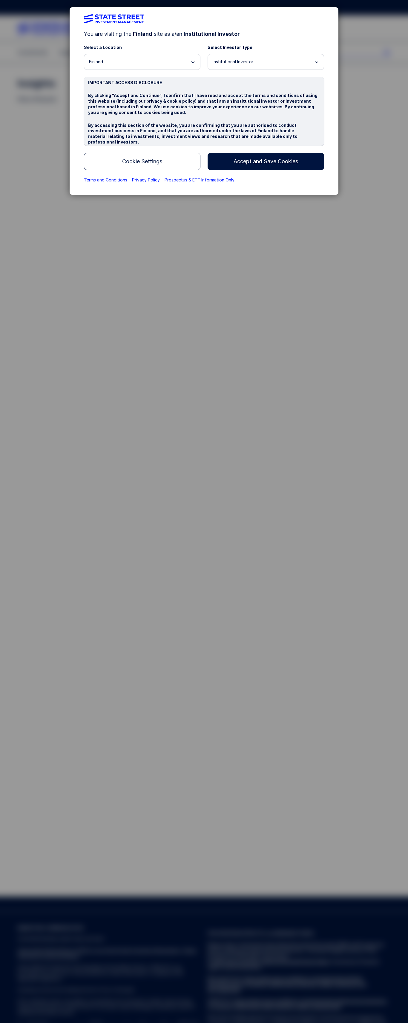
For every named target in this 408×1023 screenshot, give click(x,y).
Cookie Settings (142, 161)
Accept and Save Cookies (266, 161)
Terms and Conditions (105, 179)
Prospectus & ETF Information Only (199, 179)
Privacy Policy (146, 179)
